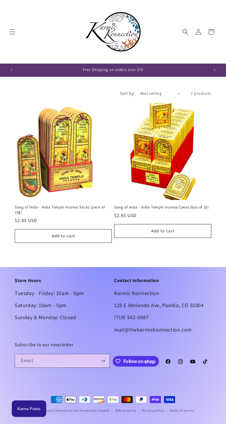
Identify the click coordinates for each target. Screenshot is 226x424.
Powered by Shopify (94, 410)
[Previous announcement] (11, 70)
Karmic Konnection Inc (61, 410)
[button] (12, 31)
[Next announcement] (214, 70)
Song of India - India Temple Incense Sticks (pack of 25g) (60, 210)
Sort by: (127, 93)
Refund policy (125, 410)
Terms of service (182, 410)
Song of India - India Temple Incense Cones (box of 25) (161, 207)
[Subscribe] (103, 361)
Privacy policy (153, 410)
